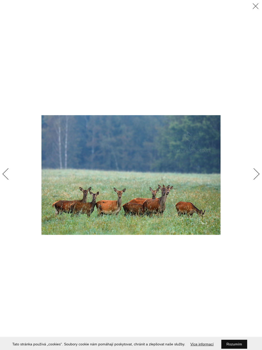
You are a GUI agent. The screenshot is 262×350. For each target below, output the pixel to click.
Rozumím (234, 344)
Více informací (202, 344)
